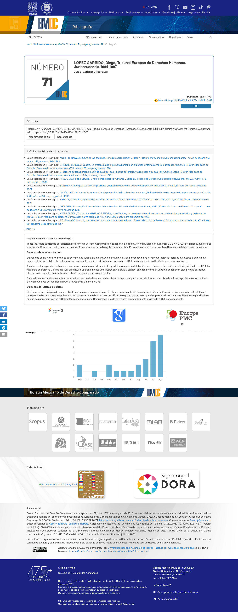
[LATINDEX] (131, 422)
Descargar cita (65, 136)
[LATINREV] (154, 442)
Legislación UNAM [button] (198, 12)
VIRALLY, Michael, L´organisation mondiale (83, 199)
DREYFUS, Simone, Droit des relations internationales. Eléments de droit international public (109, 206)
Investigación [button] (98, 12)
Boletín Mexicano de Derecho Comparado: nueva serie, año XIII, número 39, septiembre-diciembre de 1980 (92, 216)
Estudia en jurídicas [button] (173, 12)
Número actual (94, 37)
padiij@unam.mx (126, 603)
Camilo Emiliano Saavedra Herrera (68, 523)
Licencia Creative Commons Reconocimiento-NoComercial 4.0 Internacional (108, 551)
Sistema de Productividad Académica (78, 572)
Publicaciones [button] (133, 12)
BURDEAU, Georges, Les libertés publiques (83, 185)
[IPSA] (61, 442)
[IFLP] (84, 422)
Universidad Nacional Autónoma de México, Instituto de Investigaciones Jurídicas (151, 547)
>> (33, 229)
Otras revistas (156, 37)
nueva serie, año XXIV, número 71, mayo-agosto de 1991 (74, 44)
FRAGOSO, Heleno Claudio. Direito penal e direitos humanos (92, 178)
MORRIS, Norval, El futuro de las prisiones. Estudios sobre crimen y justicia (100, 157)
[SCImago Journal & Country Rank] (58, 484)
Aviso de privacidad (168, 598)
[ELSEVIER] (107, 422)
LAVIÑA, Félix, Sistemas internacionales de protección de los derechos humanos (103, 192)
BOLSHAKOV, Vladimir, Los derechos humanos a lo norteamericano (96, 220)
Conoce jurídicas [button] (77, 12)
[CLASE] (84, 442)
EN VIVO (151, 7)
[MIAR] (154, 422)
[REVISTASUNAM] (178, 442)
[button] (35, 37)
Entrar (190, 37)
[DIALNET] (178, 422)
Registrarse (175, 37)
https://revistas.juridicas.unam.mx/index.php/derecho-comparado (133, 520)
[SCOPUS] (37, 422)
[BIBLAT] (107, 442)
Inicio (30, 44)
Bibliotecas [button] (115, 12)
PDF (195, 105)
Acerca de (138, 37)
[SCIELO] (201, 422)
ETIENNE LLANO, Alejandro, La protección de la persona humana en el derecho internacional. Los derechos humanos (123, 164)
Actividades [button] (151, 12)
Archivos (39, 44)
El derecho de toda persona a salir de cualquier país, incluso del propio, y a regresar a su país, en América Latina (120, 171)
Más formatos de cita (40, 136)
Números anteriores (117, 37)
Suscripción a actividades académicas (178, 592)
